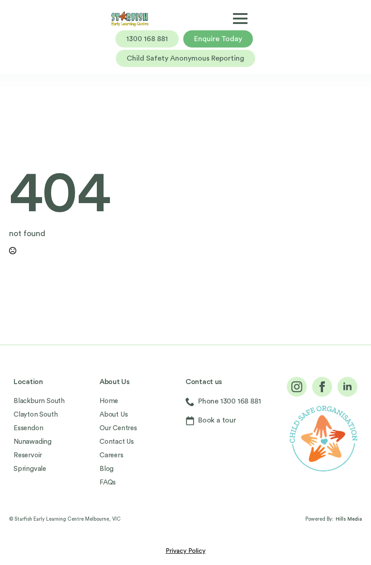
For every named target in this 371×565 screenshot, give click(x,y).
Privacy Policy (185, 551)
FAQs (108, 482)
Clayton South (35, 414)
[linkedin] (347, 387)
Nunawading (33, 441)
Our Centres (118, 428)
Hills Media (349, 519)
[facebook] (322, 387)
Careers (112, 455)
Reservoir (28, 455)
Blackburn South (39, 401)
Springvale (30, 468)
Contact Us (117, 441)
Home (109, 401)
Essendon (28, 428)
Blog (107, 468)
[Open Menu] (240, 18)
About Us (114, 414)
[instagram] (297, 387)
